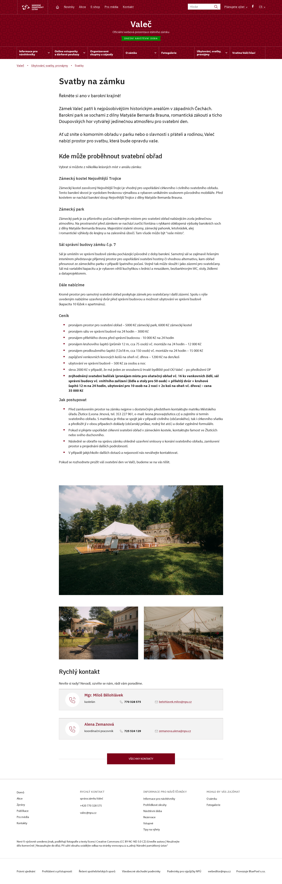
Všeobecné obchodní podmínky (141, 871)
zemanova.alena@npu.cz (175, 731)
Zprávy (21, 804)
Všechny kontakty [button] (141, 758)
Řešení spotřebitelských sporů (97, 871)
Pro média (111, 7)
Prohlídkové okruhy (155, 805)
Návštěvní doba (152, 811)
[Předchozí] (65, 633)
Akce (82, 7)
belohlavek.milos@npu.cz (175, 702)
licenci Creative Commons (104, 841)
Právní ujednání (26, 871)
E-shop (95, 7)
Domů (20, 792)
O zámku (212, 798)
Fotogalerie (213, 805)
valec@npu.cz (88, 812)
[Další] (217, 633)
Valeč (141, 24)
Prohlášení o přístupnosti (57, 871)
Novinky (69, 7)
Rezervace (149, 817)
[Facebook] (252, 7)
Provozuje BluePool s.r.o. (250, 871)
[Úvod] (57, 7)
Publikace (23, 811)
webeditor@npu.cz (219, 871)
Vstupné (148, 823)
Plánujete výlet (234, 7)
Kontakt (128, 7)
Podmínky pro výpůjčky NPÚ (184, 871)
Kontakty (22, 823)
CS (261, 7)
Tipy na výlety (151, 829)
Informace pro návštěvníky (159, 798)
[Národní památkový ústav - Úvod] (32, 7)
